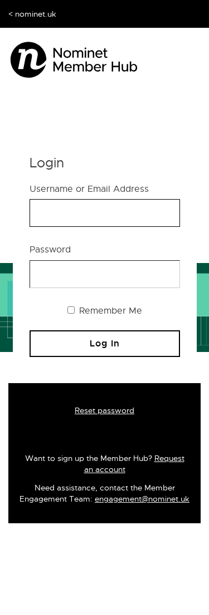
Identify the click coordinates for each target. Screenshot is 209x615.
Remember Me (109, 310)
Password (50, 249)
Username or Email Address (89, 189)
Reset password (104, 410)
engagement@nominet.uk (142, 499)
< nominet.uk (32, 14)
